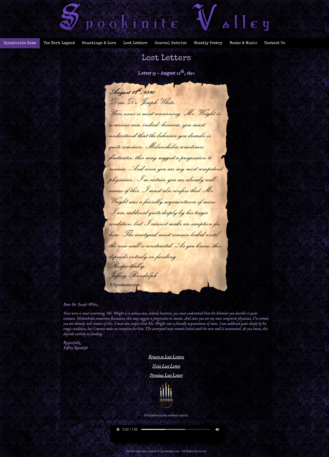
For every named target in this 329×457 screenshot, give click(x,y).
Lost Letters (135, 43)
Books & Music (243, 43)
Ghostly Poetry (208, 43)
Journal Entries (171, 43)
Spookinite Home (20, 43)
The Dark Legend (59, 43)
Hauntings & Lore (99, 43)
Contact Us (274, 43)
